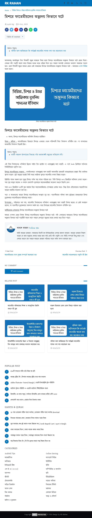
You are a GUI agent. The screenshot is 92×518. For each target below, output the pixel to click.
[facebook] (64, 3)
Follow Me (34, 228)
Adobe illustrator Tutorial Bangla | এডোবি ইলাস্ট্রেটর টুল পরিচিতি (32, 382)
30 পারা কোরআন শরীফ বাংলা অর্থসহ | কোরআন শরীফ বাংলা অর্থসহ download (35, 412)
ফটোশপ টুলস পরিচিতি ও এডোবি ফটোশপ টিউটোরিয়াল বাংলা (29, 388)
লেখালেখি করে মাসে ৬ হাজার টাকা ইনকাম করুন (26, 400)
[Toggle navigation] (85, 3)
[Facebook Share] (7, 30)
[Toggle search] (81, 3)
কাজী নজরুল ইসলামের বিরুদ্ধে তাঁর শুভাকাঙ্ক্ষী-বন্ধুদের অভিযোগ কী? (37, 154)
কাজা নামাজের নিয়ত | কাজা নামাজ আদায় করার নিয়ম (27, 429)
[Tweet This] (11, 30)
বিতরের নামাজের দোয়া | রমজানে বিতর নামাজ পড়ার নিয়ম (28, 418)
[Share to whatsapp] (31, 30)
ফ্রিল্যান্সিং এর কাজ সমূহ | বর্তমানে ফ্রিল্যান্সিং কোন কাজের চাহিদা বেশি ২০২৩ (34, 394)
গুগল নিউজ (83, 66)
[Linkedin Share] (21, 30)
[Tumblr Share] (26, 30)
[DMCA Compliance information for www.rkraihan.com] (39, 514)
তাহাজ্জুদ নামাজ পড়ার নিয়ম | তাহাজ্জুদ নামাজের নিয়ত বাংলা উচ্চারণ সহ (32, 435)
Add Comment (18, 271)
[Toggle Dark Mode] (77, 3)
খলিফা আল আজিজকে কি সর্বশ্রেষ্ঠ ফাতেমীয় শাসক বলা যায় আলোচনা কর (38, 51)
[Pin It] (16, 30)
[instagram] (68, 3)
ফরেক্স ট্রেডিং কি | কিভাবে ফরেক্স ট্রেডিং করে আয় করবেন (28, 377)
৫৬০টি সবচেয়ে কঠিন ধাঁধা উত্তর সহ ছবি (23, 371)
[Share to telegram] (35, 30)
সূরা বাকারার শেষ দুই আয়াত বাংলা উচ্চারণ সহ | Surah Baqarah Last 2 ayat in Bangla (38, 424)
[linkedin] (72, 3)
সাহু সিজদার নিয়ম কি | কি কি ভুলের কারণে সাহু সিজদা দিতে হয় (30, 441)
